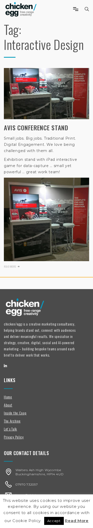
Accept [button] (54, 521)
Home (8, 396)
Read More (76, 520)
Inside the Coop (15, 413)
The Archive (12, 421)
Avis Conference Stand (36, 127)
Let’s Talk (10, 429)
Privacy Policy (14, 437)
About (8, 405)
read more (10, 266)
